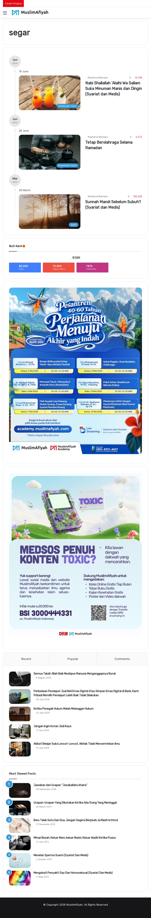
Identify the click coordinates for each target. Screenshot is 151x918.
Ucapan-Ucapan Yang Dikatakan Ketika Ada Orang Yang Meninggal (75, 802)
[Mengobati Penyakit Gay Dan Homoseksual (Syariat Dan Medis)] (20, 878)
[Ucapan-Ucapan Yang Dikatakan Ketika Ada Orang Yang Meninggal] (20, 808)
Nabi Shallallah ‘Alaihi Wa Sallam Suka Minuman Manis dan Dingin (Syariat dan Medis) (113, 88)
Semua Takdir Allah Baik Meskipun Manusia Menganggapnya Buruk (75, 673)
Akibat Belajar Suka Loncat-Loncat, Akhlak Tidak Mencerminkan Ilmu (77, 743)
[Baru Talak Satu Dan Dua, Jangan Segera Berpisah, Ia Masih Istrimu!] (20, 825)
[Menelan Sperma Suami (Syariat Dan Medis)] (20, 860)
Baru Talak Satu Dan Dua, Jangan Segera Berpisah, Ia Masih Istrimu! (76, 820)
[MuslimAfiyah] (30, 12)
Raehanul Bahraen (98, 77)
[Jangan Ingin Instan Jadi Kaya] (20, 731)
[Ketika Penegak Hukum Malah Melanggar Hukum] (20, 714)
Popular (72, 659)
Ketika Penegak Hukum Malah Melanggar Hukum (64, 708)
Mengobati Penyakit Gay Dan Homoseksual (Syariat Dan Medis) (73, 872)
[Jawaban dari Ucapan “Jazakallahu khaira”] (20, 790)
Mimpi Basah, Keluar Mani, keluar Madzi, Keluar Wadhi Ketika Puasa (75, 837)
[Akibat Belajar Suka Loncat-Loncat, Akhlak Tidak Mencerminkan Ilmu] (20, 749)
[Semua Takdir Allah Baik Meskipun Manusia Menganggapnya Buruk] (20, 679)
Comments (122, 659)
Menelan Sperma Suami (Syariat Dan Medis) (61, 855)
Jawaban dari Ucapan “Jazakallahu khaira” (60, 785)
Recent (26, 659)
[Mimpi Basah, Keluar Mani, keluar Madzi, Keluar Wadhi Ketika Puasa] (20, 843)
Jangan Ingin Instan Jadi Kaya (52, 726)
